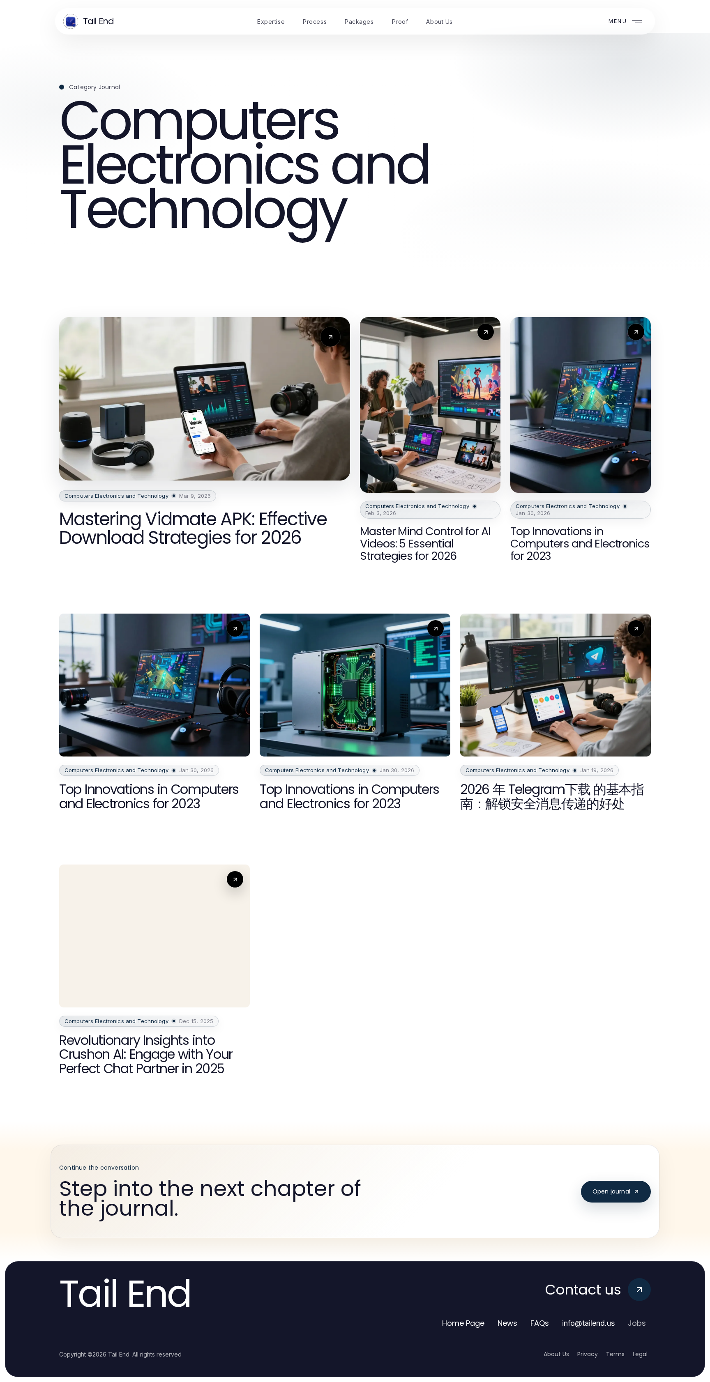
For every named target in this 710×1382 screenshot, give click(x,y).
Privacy (587, 1354)
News (507, 1323)
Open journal (611, 1191)
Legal (640, 1354)
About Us (556, 1354)
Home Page (463, 1323)
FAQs (539, 1323)
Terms (615, 1354)
